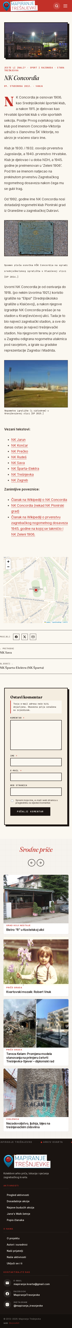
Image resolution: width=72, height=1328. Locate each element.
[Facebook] (16, 637)
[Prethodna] (31, 862)
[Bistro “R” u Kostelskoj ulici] (36, 899)
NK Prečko (19, 451)
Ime (13, 756)
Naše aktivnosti (16, 1257)
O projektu (13, 1238)
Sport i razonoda (41, 67)
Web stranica (18, 785)
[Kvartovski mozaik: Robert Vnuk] (36, 961)
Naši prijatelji (15, 1250)
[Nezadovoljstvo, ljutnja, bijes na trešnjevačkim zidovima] (36, 1092)
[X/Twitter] (24, 637)
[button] (36, 590)
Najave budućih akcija (20, 1207)
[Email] (33, 637)
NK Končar (19, 445)
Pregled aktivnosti (18, 1194)
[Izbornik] (65, 6)
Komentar (17, 718)
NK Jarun (18, 440)
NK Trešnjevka (22, 475)
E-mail (16, 770)
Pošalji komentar (30, 811)
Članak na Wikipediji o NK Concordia (39, 500)
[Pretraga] (56, 5)
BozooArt (14, 1323)
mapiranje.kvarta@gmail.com (32, 1284)
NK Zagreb (19, 480)
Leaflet (48, 622)
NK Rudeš (19, 457)
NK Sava (18, 463)
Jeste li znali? (15, 67)
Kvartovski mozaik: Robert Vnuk (28, 992)
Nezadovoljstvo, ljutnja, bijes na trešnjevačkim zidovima (28, 1125)
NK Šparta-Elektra (25, 469)
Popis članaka (15, 1220)
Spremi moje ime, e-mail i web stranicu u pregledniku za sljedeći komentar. (37, 801)
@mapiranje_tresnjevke (28, 1305)
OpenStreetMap (56, 622)
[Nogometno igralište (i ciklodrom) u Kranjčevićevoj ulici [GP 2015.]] (36, 383)
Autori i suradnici (17, 1244)
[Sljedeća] (40, 862)
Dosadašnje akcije (18, 1201)
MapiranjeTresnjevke (27, 1294)
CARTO (65, 622)
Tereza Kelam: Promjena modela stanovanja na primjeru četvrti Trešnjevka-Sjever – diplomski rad (30, 1057)
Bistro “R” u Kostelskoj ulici (25, 930)
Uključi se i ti (14, 1263)
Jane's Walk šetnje (18, 1213)
